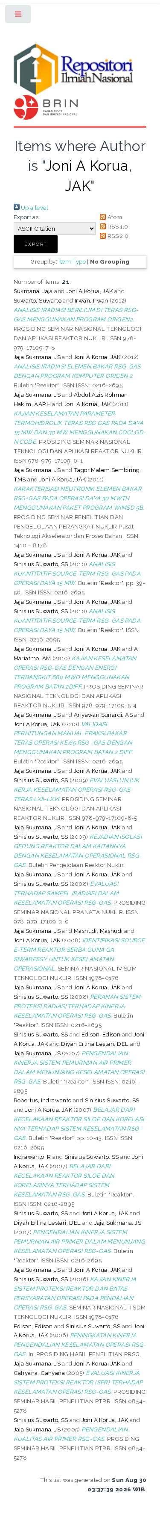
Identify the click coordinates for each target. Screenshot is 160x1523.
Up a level (34, 207)
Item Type (72, 261)
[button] (36, 244)
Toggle (18, 16)
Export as (26, 217)
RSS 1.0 (117, 226)
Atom (114, 217)
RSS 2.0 (117, 235)
